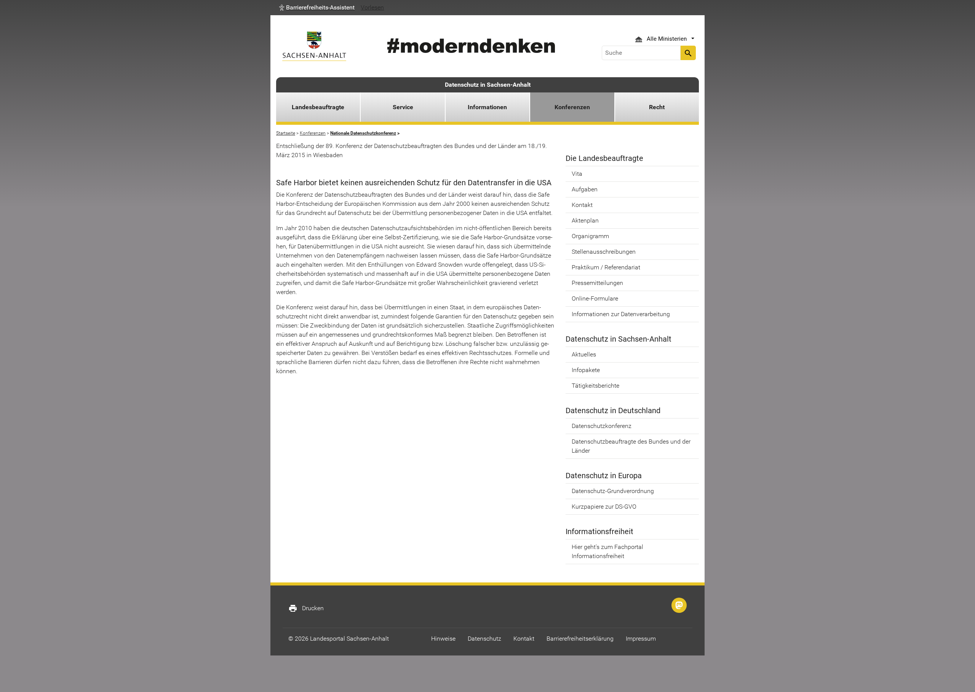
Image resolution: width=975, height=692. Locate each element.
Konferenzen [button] (572, 107)
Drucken (306, 608)
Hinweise (443, 638)
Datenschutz (484, 638)
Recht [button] (657, 107)
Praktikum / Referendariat (606, 267)
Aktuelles (584, 354)
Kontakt (582, 204)
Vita (577, 173)
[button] (317, 7)
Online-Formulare (595, 298)
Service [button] (403, 107)
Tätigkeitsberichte (595, 385)
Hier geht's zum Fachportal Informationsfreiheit (607, 551)
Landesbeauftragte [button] (318, 107)
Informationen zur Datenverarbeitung (621, 314)
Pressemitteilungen (597, 282)
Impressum (641, 638)
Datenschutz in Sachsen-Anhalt (488, 84)
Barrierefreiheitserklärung (580, 638)
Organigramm (590, 236)
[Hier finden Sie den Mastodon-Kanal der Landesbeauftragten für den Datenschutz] (679, 605)
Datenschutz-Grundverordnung (613, 491)
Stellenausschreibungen (604, 251)
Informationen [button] (487, 107)
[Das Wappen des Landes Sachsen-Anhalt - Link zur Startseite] (314, 46)
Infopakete (586, 370)
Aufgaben (585, 189)
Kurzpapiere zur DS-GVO (604, 506)
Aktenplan (585, 220)
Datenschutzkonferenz (601, 426)
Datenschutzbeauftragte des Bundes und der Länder (631, 446)
